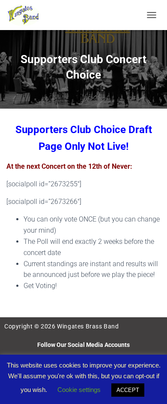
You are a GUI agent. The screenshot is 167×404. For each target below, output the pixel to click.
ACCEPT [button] (127, 390)
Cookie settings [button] (79, 389)
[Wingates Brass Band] (26, 15)
